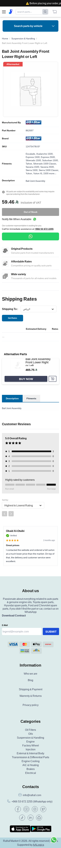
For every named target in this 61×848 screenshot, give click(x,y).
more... (52, 173)
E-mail (5, 625)
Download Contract (14, 615)
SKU (4, 146)
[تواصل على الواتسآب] (54, 841)
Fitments (7, 163)
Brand (5, 138)
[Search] (45, 11)
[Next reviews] (11, 513)
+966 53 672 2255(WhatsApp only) (32, 801)
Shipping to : (10, 309)
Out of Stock (30, 211)
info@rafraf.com (32, 795)
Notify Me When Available (16, 219)
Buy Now (26, 379)
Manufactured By (11, 122)
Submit (51, 631)
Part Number (8, 130)
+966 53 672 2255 (44, 229)
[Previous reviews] (4, 513)
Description (8, 180)
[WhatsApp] (30, 236)
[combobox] (4, 505)
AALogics (38, 844)
